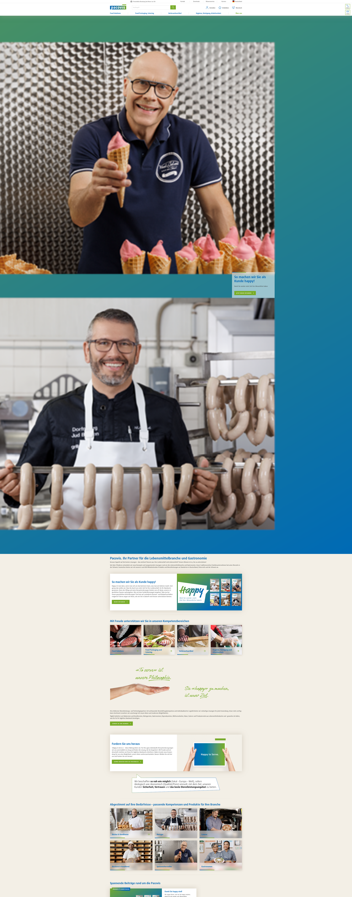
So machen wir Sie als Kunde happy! (250, 279)
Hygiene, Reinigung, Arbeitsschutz (208, 13)
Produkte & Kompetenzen (121, 889)
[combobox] (151, 7)
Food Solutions (115, 13)
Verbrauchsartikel (175, 13)
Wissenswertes (210, 1)
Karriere (224, 1)
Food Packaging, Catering (144, 13)
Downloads (196, 1)
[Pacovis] (121, 6)
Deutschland (238, 1)
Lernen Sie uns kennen (120, 723)
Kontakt (182, 1)
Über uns (239, 13)
